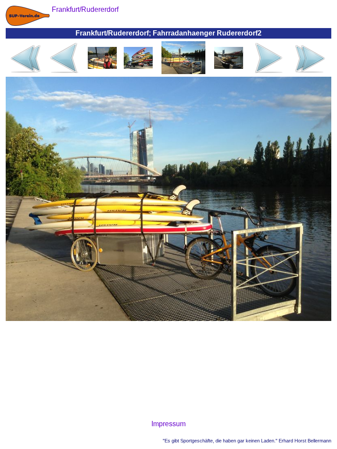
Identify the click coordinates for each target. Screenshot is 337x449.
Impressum (168, 424)
